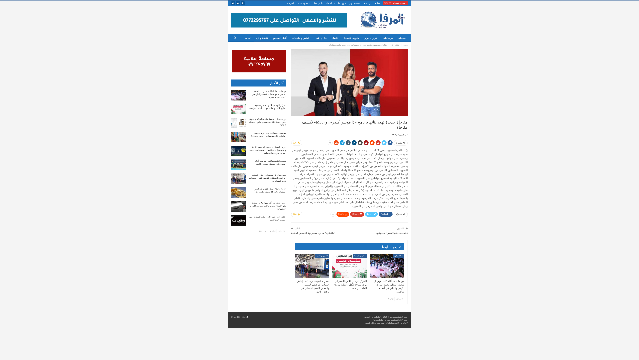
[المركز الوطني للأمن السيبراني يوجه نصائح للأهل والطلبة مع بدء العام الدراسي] (349, 266)
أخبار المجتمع (280, 37)
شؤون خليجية (340, 3)
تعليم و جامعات (303, 3)
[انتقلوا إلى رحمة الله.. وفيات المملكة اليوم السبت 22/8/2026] (238, 220)
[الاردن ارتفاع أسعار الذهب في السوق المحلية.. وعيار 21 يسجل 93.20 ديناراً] (238, 192)
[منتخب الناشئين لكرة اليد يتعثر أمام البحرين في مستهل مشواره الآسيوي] (238, 165)
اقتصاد (329, 3)
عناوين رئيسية (360, 255)
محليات (377, 3)
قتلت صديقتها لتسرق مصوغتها (392, 233)
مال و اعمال (318, 3)
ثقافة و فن (262, 37)
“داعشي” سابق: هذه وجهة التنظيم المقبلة (313, 233)
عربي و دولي (354, 3)
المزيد (291, 3)
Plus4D (245, 317)
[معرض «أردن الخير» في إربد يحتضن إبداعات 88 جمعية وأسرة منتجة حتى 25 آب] (238, 137)
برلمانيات (367, 3)
